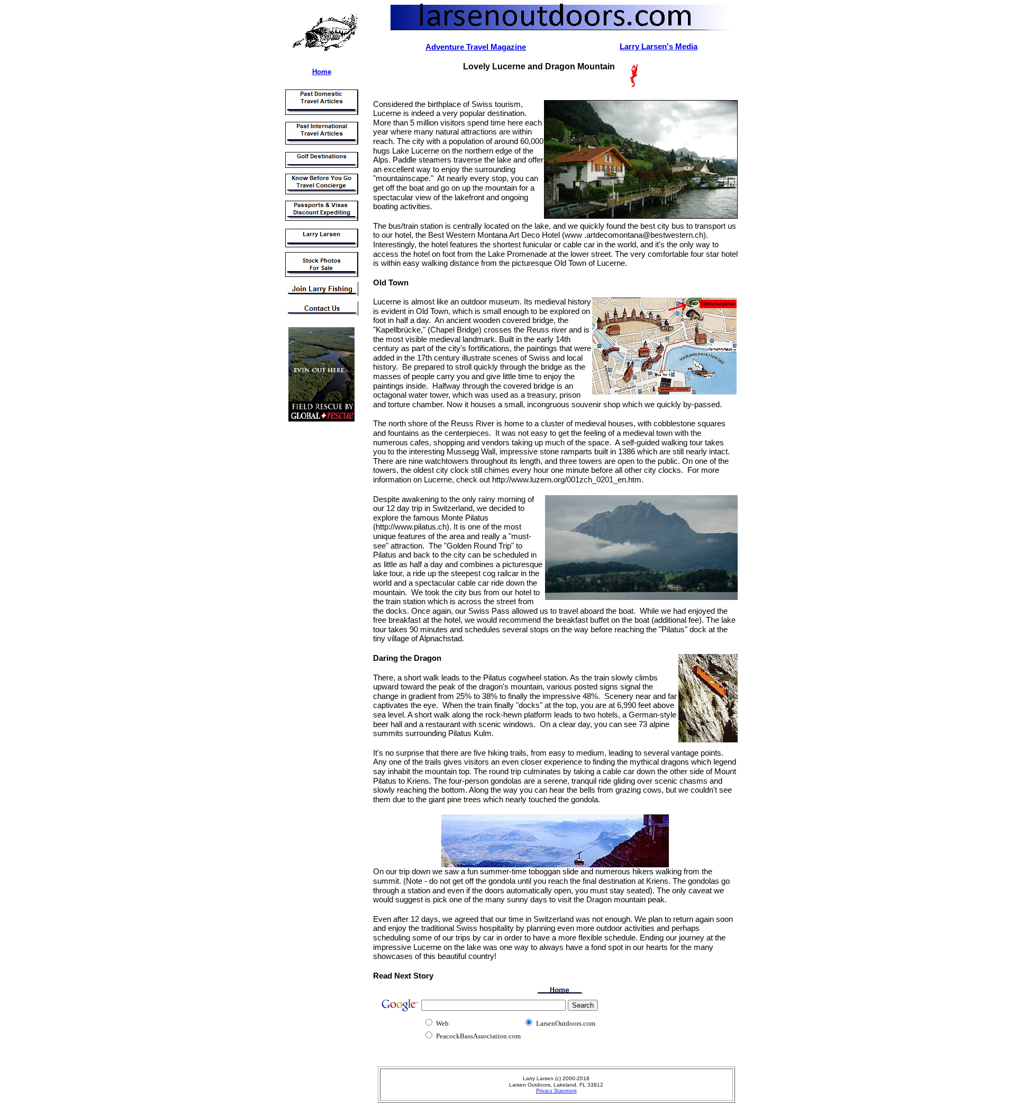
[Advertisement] (315, 587)
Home (321, 72)
